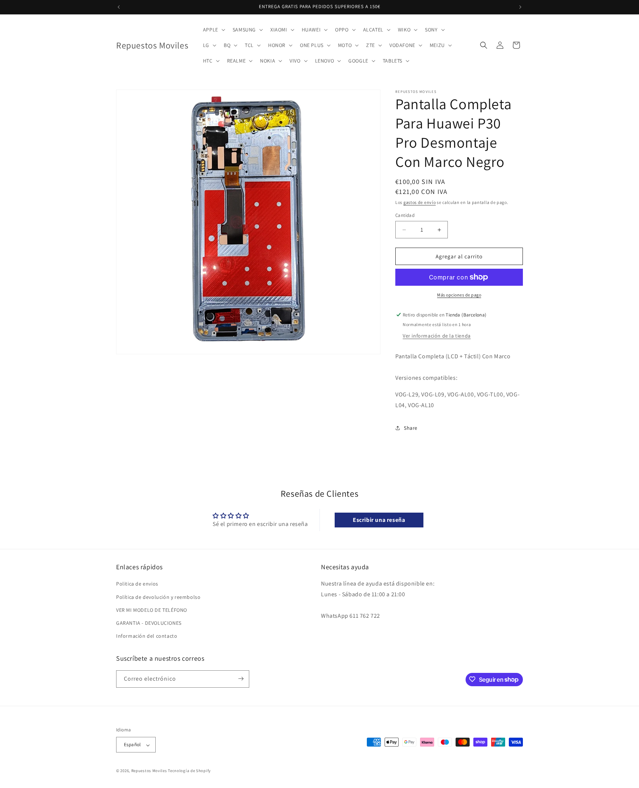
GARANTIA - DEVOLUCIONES (149, 623)
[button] (213, 29)
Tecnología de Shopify (189, 771)
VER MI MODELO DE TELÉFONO (151, 610)
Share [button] (410, 428)
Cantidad (405, 215)
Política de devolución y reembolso (158, 597)
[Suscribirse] (241, 678)
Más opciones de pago (459, 295)
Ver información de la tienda (437, 335)
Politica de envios (137, 584)
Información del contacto (146, 636)
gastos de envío (419, 202)
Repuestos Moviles (149, 771)
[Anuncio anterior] (119, 7)
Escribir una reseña (379, 520)
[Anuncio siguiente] (520, 7)
